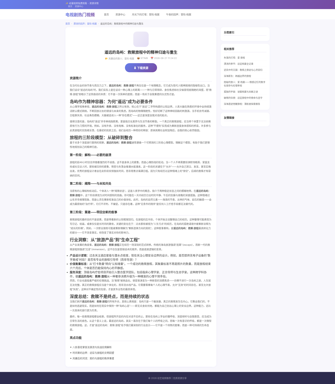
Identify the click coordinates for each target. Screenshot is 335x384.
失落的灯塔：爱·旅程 (234, 57)
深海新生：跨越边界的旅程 (237, 75)
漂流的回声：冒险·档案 (85, 23)
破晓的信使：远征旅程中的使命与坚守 (243, 97)
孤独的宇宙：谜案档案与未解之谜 (241, 91)
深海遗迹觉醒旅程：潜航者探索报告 (242, 103)
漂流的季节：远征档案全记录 (238, 63)
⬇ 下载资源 (141, 68)
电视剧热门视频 (80, 14)
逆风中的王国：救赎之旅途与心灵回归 (243, 69)
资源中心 (79, 6)
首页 (70, 6)
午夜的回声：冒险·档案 (178, 14)
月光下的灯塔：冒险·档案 (145, 14)
